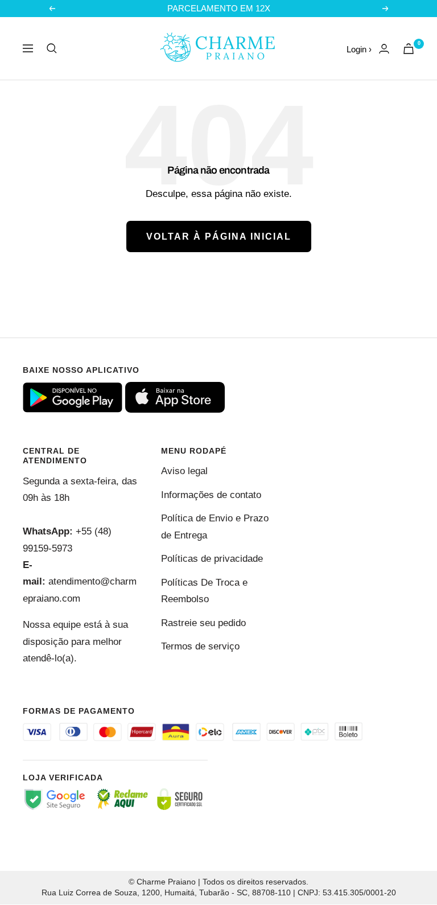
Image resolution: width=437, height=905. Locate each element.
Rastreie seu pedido (203, 623)
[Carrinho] (408, 48)
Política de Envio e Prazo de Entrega (215, 526)
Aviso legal (184, 471)
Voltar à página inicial (218, 236)
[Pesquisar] (52, 48)
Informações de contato (211, 494)
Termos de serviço (200, 646)
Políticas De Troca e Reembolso (204, 590)
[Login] (384, 49)
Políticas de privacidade (212, 558)
